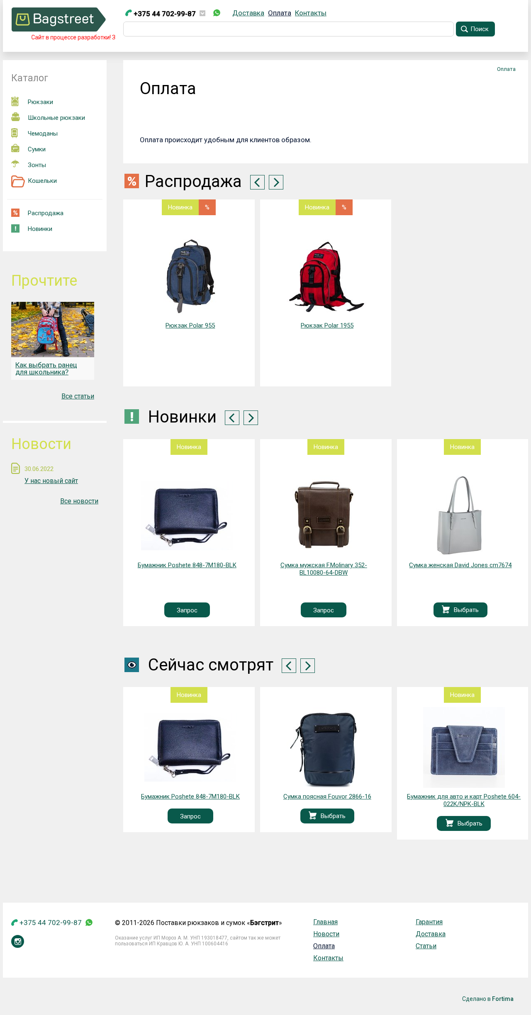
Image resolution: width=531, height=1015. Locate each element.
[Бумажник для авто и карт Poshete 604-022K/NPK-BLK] (327, 747)
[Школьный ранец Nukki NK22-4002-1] (464, 747)
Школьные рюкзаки (56, 117)
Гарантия (429, 922)
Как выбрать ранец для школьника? (46, 368)
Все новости (79, 501)
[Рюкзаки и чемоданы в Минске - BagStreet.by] (59, 29)
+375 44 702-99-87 (164, 14)
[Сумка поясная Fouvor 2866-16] (190, 747)
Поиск (479, 29)
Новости (326, 934)
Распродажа (45, 213)
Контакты (310, 13)
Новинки (40, 229)
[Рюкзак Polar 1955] (327, 276)
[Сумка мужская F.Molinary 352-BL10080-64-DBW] (187, 516)
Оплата (279, 13)
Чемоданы (43, 133)
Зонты (37, 165)
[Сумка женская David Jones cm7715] (460, 516)
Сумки (37, 149)
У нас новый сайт (51, 481)
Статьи (426, 946)
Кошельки (42, 181)
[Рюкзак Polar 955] (190, 276)
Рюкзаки (40, 102)
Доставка (248, 13)
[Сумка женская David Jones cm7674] (323, 516)
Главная (325, 922)
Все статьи (77, 396)
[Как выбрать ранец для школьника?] (52, 329)
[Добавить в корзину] (309, 610)
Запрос (186, 610)
